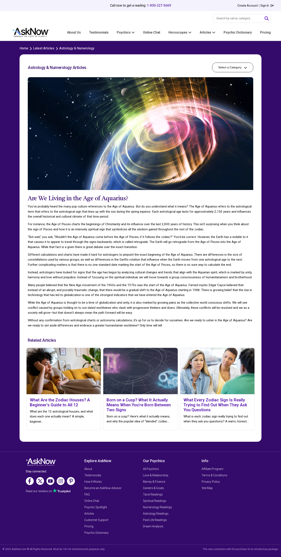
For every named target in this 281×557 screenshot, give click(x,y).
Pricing (265, 32)
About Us (74, 32)
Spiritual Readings (154, 500)
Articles (206, 32)
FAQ (87, 494)
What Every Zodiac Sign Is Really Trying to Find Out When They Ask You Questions (215, 404)
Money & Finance (154, 481)
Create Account (247, 5)
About (88, 469)
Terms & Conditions (214, 475)
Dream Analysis (153, 526)
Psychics (124, 32)
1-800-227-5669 (159, 5)
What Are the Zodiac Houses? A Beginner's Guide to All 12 (60, 402)
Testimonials (99, 32)
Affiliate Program (212, 469)
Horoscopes (178, 32)
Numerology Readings (157, 507)
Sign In (265, 5)
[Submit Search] (267, 18)
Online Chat (151, 32)
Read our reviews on (39, 491)
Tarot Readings (153, 494)
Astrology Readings (155, 513)
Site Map (207, 488)
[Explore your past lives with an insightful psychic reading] (41, 463)
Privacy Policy (211, 481)
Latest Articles (43, 48)
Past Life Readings (155, 520)
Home (24, 48)
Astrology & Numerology (76, 48)
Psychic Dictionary (238, 32)
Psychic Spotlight (95, 507)
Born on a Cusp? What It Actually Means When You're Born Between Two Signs (139, 404)
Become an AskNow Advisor (103, 488)
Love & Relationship (155, 475)
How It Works (93, 481)
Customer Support (96, 520)
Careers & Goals (153, 488)
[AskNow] (26, 32)
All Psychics (151, 469)
